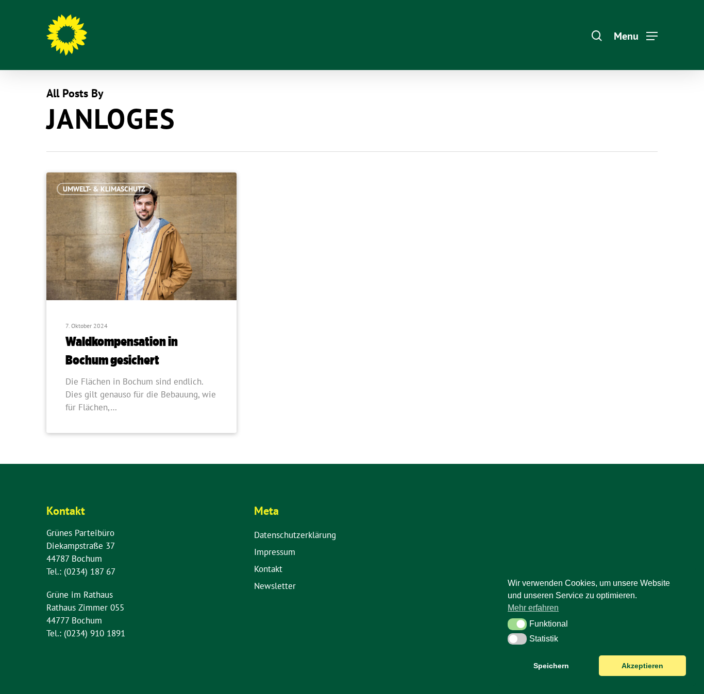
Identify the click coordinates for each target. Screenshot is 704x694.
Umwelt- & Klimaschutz (104, 189)
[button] (517, 624)
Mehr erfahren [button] (533, 607)
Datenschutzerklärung (295, 535)
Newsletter (275, 586)
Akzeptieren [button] (642, 666)
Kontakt (268, 569)
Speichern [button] (551, 666)
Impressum (274, 552)
